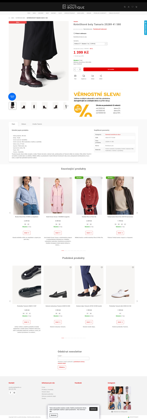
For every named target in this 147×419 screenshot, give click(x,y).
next (137, 213)
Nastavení (53, 415)
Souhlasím (93, 409)
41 (30, 313)
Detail (25, 232)
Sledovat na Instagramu (120, 411)
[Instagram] (14, 392)
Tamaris (76, 21)
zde (51, 411)
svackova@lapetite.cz (15, 387)
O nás (43, 387)
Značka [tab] (37, 124)
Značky (44, 398)
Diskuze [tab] (24, 124)
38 (25, 224)
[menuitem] (29, 13)
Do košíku (111, 69)
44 (90, 224)
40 (122, 224)
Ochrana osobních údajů (49, 396)
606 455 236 (12, 389)
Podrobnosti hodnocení (100, 29)
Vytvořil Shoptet (134, 417)
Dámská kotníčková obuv (113, 134)
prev (10, 213)
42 (28, 224)
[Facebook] (10, 392)
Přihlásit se (62, 367)
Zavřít (82, 94)
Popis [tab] (13, 124)
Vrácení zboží (46, 392)
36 (56, 224)
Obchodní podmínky (47, 394)
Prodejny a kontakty (47, 389)
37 (26, 313)
